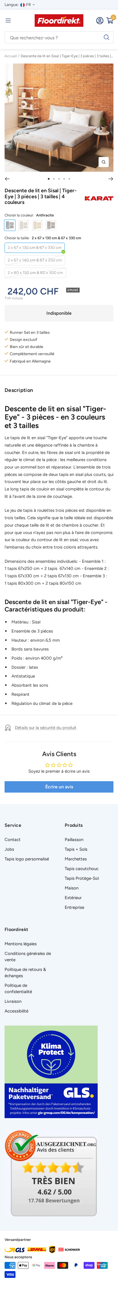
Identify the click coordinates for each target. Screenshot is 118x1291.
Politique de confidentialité (18, 988)
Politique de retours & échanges (25, 972)
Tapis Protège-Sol (82, 878)
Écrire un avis (59, 786)
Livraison (13, 1001)
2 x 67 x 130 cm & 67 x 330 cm (35, 247)
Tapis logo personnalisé (27, 859)
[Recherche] (59, 38)
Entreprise (74, 907)
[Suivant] (111, 179)
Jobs (9, 849)
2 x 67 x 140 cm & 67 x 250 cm (35, 260)
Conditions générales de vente (28, 956)
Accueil (11, 56)
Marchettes (76, 859)
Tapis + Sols (76, 849)
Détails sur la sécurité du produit (45, 727)
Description (19, 390)
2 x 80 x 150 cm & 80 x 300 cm (35, 272)
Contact (13, 839)
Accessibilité (16, 1011)
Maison (71, 888)
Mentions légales (21, 943)
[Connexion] (99, 21)
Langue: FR (18, 4)
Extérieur (73, 897)
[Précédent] (7, 179)
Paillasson (74, 839)
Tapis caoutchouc (82, 868)
